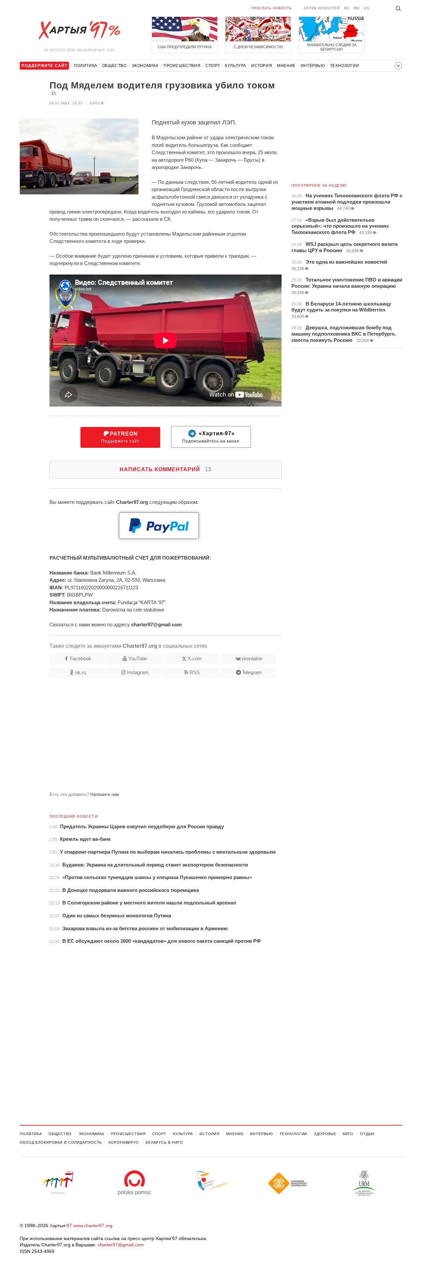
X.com (195, 658)
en (366, 8)
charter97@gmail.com (121, 1244)
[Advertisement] (151, 737)
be (346, 8)
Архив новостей (322, 8)
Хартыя (79, 30)
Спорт (212, 65)
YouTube (137, 658)
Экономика (145, 65)
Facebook (80, 658)
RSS (195, 672)
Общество (114, 65)
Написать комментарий (166, 469)
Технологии (344, 65)
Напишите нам (104, 794)
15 (53, 93)
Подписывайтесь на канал (210, 437)
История (261, 65)
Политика (85, 65)
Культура (235, 65)
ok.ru (80, 672)
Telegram (252, 672)
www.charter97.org (92, 1225)
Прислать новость (271, 8)
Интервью (313, 65)
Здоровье (325, 1134)
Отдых (367, 1134)
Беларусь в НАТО (164, 1142)
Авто (348, 1134)
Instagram (138, 672)
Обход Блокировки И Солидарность (61, 1142)
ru (356, 8)
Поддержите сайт (120, 437)
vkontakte (251, 658)
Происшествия (182, 65)
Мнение (286, 65)
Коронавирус (123, 1142)
